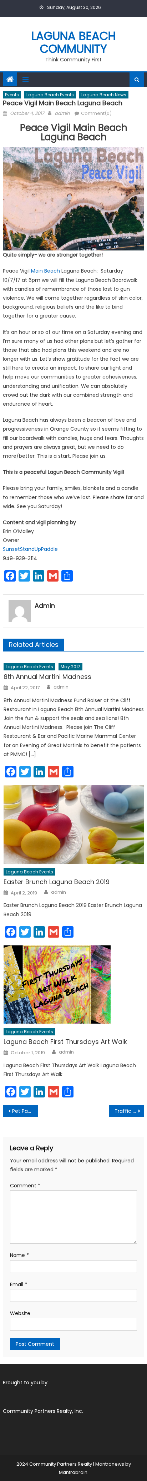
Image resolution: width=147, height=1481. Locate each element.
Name (19, 1255)
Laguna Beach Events (50, 95)
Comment (25, 1185)
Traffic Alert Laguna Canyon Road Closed (129, 1111)
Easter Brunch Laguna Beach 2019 (57, 881)
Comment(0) (96, 113)
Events (12, 95)
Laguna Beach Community (73, 42)
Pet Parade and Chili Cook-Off (25, 1111)
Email (18, 1284)
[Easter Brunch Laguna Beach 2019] (74, 824)
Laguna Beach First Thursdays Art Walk (65, 1041)
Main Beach (45, 270)
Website (20, 1313)
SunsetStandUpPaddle (30, 549)
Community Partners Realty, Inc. (43, 1411)
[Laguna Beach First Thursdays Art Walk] (74, 984)
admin (62, 113)
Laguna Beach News (103, 95)
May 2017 (70, 667)
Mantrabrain (73, 1472)
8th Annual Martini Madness (47, 676)
